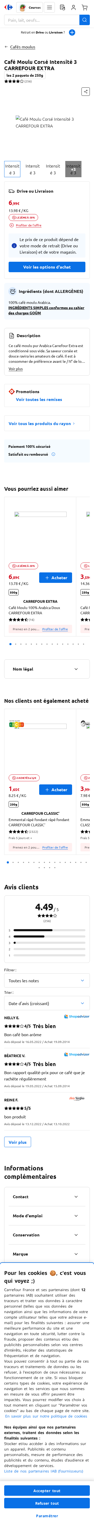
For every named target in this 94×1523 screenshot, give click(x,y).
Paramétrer (47, 1515)
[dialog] (47, 1393)
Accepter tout (47, 1490)
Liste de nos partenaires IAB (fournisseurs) (43, 1471)
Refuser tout (47, 1503)
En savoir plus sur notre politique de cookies (46, 1416)
